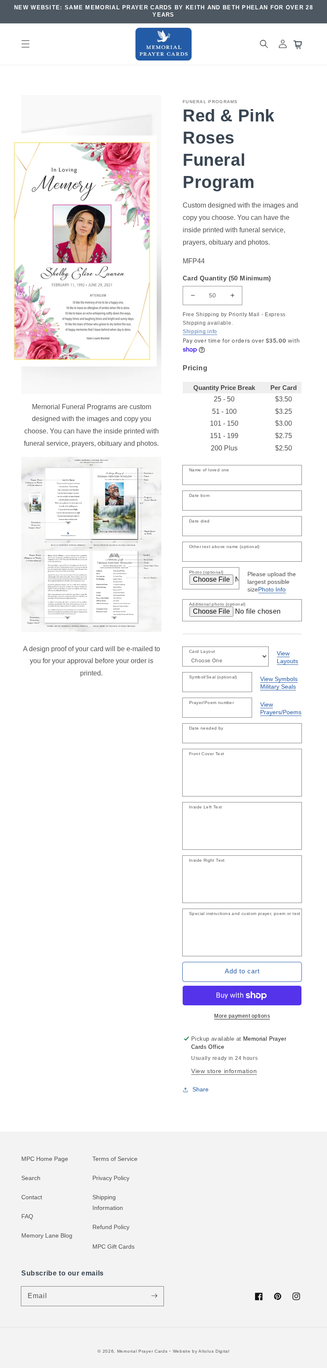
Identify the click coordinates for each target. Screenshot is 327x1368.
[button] (25, 44)
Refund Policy (110, 1227)
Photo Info (272, 589)
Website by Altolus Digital (201, 1351)
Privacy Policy (110, 1178)
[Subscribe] (154, 1296)
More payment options (242, 1016)
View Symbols (279, 678)
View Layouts (287, 657)
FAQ (27, 1216)
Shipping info (200, 332)
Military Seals (278, 686)
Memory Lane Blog (46, 1235)
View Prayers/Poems (280, 708)
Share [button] (200, 1089)
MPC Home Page (44, 1158)
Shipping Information (107, 1202)
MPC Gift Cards (113, 1246)
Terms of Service (115, 1158)
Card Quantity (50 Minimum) (227, 278)
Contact (31, 1197)
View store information (224, 1071)
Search (30, 1178)
